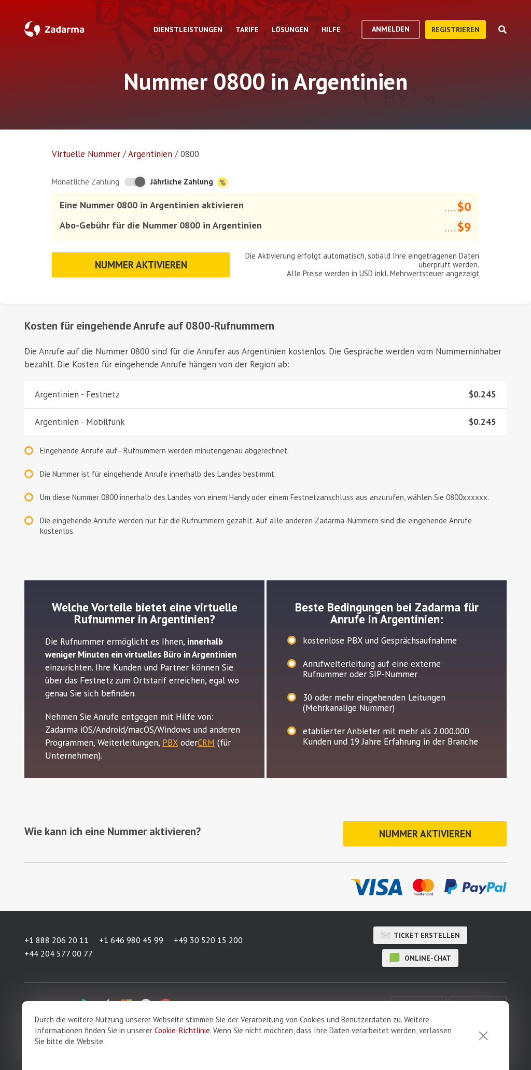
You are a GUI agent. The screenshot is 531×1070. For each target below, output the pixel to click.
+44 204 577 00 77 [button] (58, 953)
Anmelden (391, 29)
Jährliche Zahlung (182, 182)
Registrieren (455, 29)
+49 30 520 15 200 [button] (208, 940)
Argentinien (150, 154)
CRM (206, 742)
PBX (170, 742)
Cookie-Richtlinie (182, 1030)
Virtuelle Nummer (86, 154)
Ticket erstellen (427, 935)
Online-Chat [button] (426, 958)
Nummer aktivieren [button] (141, 265)
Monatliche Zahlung (85, 182)
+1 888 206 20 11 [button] (56, 940)
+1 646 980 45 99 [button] (131, 940)
